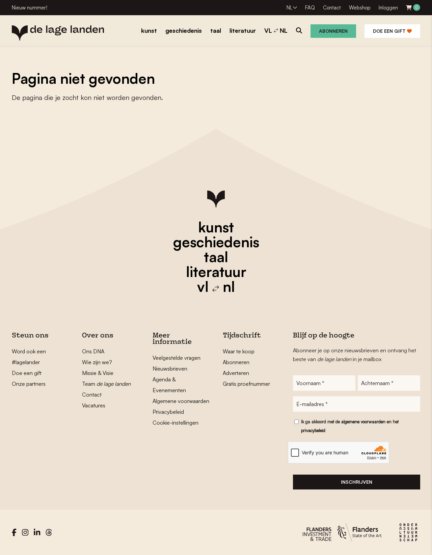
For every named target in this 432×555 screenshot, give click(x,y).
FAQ (310, 7)
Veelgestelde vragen (176, 357)
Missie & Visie (97, 373)
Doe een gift (390, 31)
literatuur (216, 271)
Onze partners (29, 383)
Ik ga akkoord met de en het (350, 426)
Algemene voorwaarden (181, 401)
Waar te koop (238, 351)
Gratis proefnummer (246, 383)
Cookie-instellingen (175, 422)
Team (106, 383)
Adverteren (236, 373)
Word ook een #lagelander (29, 356)
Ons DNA (93, 351)
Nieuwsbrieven (170, 368)
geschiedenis (216, 242)
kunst (216, 227)
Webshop (360, 7)
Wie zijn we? (97, 362)
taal (216, 257)
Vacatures (93, 405)
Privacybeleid (168, 411)
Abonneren (333, 31)
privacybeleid (313, 430)
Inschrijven (356, 482)
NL (289, 7)
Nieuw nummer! (29, 7)
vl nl (216, 286)
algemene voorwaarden (363, 421)
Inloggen (388, 7)
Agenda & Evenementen (169, 385)
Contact (332, 7)
